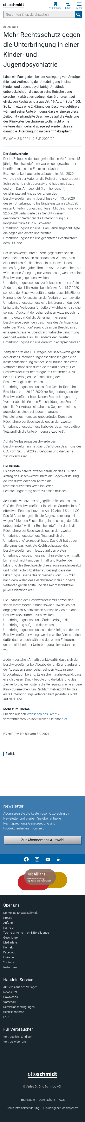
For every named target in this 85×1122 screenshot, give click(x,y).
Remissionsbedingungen (19, 1007)
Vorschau (9, 1002)
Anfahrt (8, 922)
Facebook (9, 952)
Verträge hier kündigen (17, 1036)
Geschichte (10, 937)
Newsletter (10, 992)
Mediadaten (11, 942)
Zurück (10, 754)
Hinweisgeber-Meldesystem (60, 1108)
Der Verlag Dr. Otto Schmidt (20, 912)
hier (64, 719)
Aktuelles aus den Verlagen (20, 987)
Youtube (8, 962)
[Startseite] (42, 1076)
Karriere (8, 927)
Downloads (10, 997)
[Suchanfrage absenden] (78, 14)
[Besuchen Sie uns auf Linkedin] (59, 859)
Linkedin (8, 957)
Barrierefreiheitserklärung (23, 1108)
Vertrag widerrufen (15, 1041)
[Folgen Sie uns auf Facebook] (26, 859)
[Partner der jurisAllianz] (42, 879)
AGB (62, 1099)
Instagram (10, 967)
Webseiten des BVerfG (43, 714)
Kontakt (8, 947)
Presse (7, 917)
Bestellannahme (13, 1012)
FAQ (5, 1016)
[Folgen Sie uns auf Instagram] (37, 859)
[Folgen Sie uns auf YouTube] (48, 859)
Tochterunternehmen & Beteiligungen (27, 932)
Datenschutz (47, 1099)
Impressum (27, 1099)
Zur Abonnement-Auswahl (42, 840)
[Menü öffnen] (79, 4)
